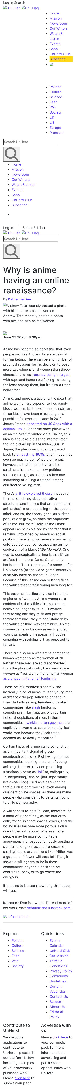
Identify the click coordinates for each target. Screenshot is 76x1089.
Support (56, 1001)
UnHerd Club (60, 54)
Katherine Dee (19, 299)
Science (56, 97)
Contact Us (59, 996)
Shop (54, 49)
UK (52, 117)
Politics (55, 87)
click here (22, 1078)
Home (54, 13)
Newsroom (58, 23)
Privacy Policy (61, 971)
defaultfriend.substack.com (48, 908)
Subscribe (57, 59)
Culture (55, 92)
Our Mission (59, 956)
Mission (56, 18)
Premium (57, 133)
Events (55, 44)
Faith (53, 102)
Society (56, 112)
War (53, 107)
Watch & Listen (23, 184)
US (52, 122)
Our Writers (59, 28)
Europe (55, 127)
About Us (57, 1007)
